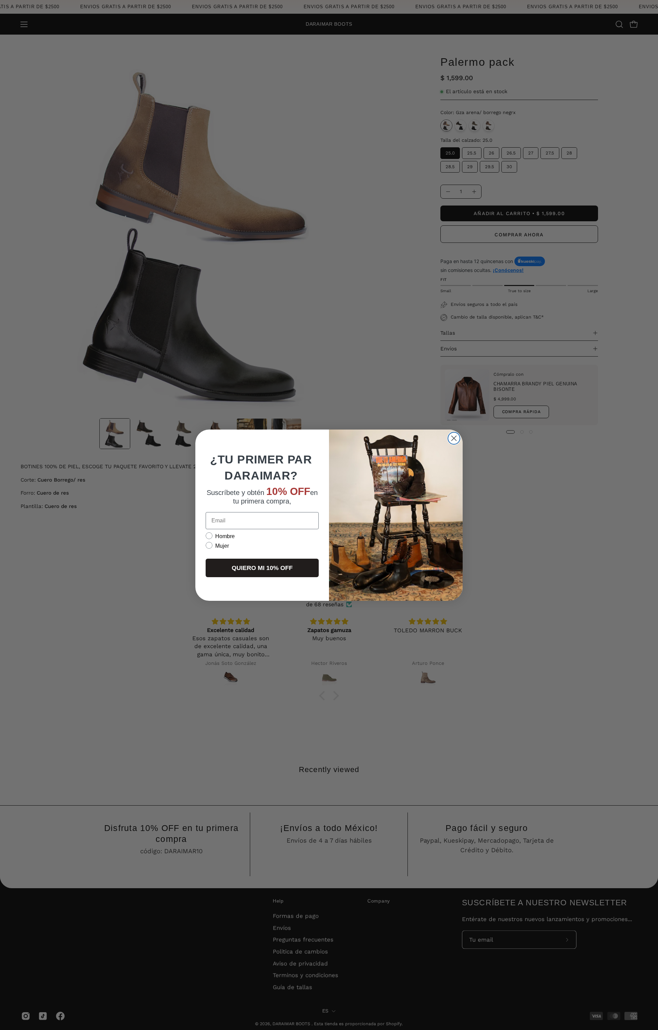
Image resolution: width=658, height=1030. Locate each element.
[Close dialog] (454, 438)
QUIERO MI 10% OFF (262, 567)
